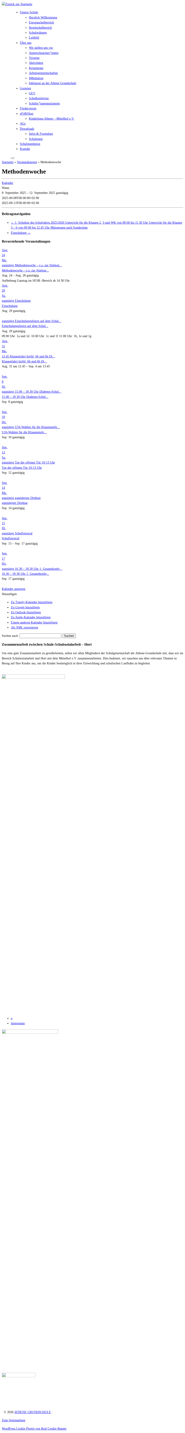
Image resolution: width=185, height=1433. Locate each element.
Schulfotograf (10, 538)
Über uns (25, 42)
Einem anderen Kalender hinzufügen (34, 622)
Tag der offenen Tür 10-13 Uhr (22, 467)
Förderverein (28, 108)
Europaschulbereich (41, 22)
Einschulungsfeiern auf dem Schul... (25, 326)
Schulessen (36, 139)
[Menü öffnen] (12, 158)
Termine (34, 58)
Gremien (25, 88)
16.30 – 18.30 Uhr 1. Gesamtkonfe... (25, 573)
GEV (32, 93)
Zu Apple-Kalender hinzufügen (31, 617)
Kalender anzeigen (13, 589)
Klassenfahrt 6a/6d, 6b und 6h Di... (24, 361)
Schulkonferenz (39, 98)
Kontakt (25, 149)
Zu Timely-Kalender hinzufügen (31, 602)
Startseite (8, 162)
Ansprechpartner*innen (43, 53)
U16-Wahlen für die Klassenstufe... (24, 432)
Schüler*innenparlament (44, 103)
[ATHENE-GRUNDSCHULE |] (17, 4)
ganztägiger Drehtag (15, 503)
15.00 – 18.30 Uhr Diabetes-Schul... (25, 397)
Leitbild (34, 37)
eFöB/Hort (26, 113)
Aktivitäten (36, 63)
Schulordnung (38, 32)
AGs (22, 123)
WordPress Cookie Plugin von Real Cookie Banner (34, 1428)
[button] (9, 594)
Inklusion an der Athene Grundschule (52, 83)
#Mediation (36, 78)
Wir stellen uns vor (41, 47)
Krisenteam (36, 68)
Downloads (27, 128)
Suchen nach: (10, 636)
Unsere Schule (29, 12)
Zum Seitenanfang (13, 1420)
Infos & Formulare (41, 133)
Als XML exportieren (24, 627)
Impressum (18, 1023)
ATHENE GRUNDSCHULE (32, 1412)
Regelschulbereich (40, 27)
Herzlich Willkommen (43, 17)
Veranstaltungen (27, 162)
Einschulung (21, 232)
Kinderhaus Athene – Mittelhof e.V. (51, 118)
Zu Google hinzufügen (25, 607)
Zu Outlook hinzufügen (26, 612)
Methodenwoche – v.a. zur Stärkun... (25, 270)
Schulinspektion (30, 144)
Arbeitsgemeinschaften (43, 73)
